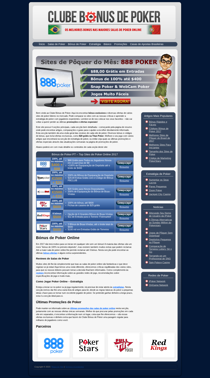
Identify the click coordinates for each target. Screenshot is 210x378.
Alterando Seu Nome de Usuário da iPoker (160, 214)
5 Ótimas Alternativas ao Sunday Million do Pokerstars (160, 222)
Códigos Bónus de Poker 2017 (158, 130)
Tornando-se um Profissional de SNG (160, 257)
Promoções (120, 44)
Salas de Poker (56, 44)
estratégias (118, 287)
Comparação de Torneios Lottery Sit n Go (160, 249)
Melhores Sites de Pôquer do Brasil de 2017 (159, 138)
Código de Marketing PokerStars (160, 159)
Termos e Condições (74, 367)
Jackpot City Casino (160, 194)
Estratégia (95, 44)
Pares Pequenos (158, 186)
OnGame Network (158, 285)
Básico (107, 44)
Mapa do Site (57, 367)
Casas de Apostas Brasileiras (146, 44)
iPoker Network (157, 281)
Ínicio (42, 44)
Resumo (124, 167)
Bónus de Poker (77, 44)
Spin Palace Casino (159, 262)
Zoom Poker (155, 190)
